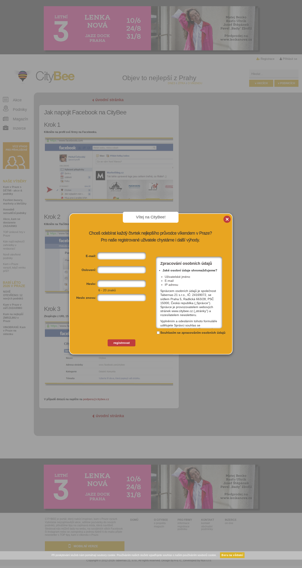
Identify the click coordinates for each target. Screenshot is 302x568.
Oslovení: (89, 270)
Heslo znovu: (86, 297)
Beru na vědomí (232, 555)
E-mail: (91, 256)
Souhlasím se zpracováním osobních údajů (193, 332)
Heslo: (91, 284)
